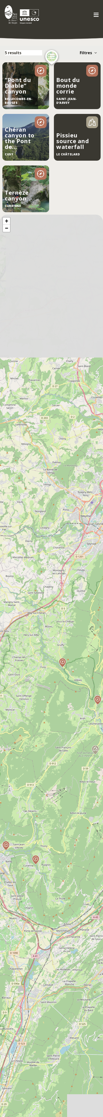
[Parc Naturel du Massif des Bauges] (21, 14)
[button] (97, 704)
